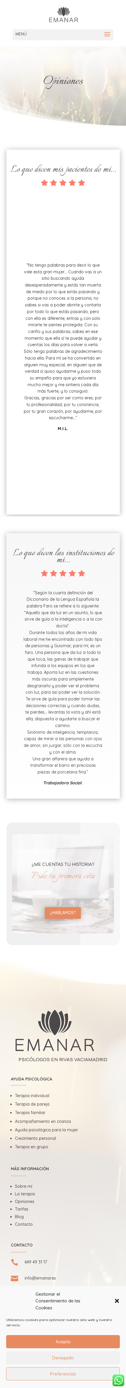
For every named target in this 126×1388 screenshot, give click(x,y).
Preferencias (63, 1374)
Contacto (24, 1224)
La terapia (25, 1194)
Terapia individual (32, 1095)
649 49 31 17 (36, 1262)
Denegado (63, 1358)
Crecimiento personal (35, 1138)
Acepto (63, 1341)
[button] (117, 1301)
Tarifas (21, 1209)
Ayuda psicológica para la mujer (46, 1130)
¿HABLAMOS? (63, 912)
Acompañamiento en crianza (43, 1121)
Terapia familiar (30, 1112)
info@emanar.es (40, 1278)
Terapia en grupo (31, 1146)
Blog (19, 1216)
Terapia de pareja (32, 1104)
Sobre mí (23, 1186)
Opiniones (24, 1201)
